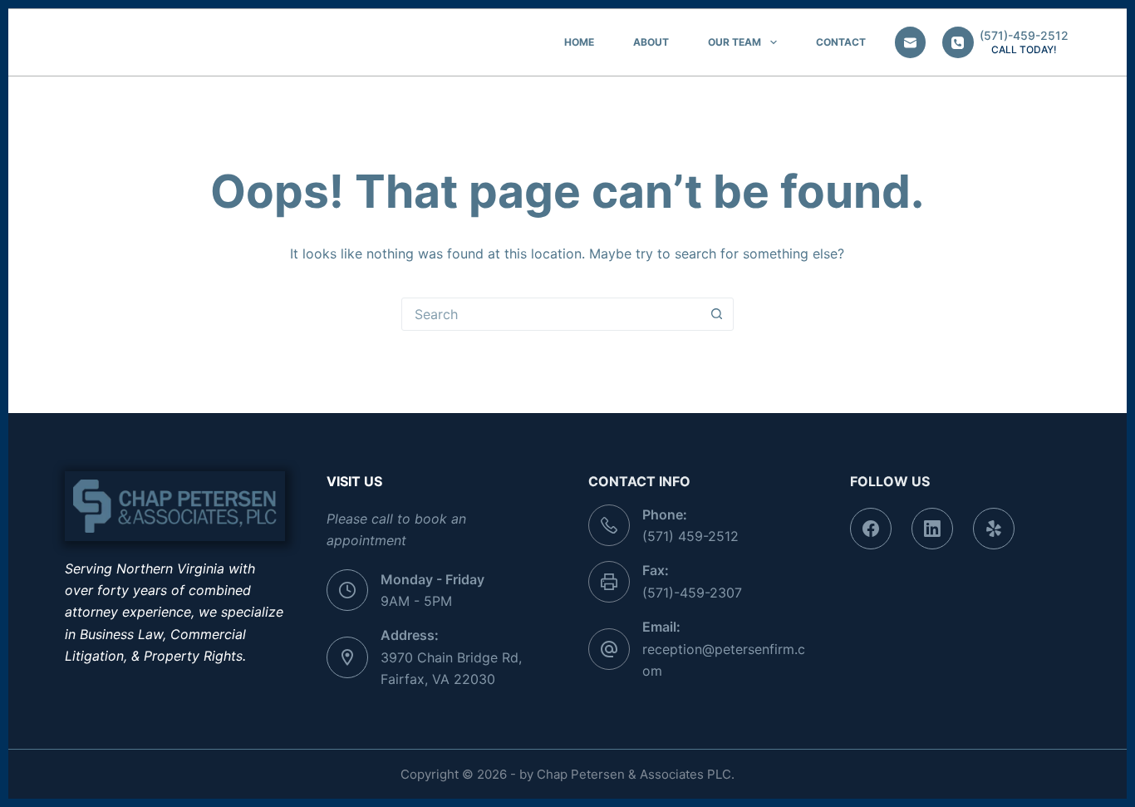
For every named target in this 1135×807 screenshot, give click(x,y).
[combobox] (551, 314)
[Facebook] (871, 528)
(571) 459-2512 (690, 536)
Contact (841, 42)
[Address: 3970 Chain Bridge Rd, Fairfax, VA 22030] (347, 657)
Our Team (734, 42)
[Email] (910, 42)
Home (579, 42)
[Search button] (717, 314)
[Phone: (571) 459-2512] (609, 525)
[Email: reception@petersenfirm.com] (609, 649)
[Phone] (958, 42)
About (651, 42)
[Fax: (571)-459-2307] (609, 582)
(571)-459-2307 (692, 592)
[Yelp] (994, 528)
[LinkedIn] (932, 528)
